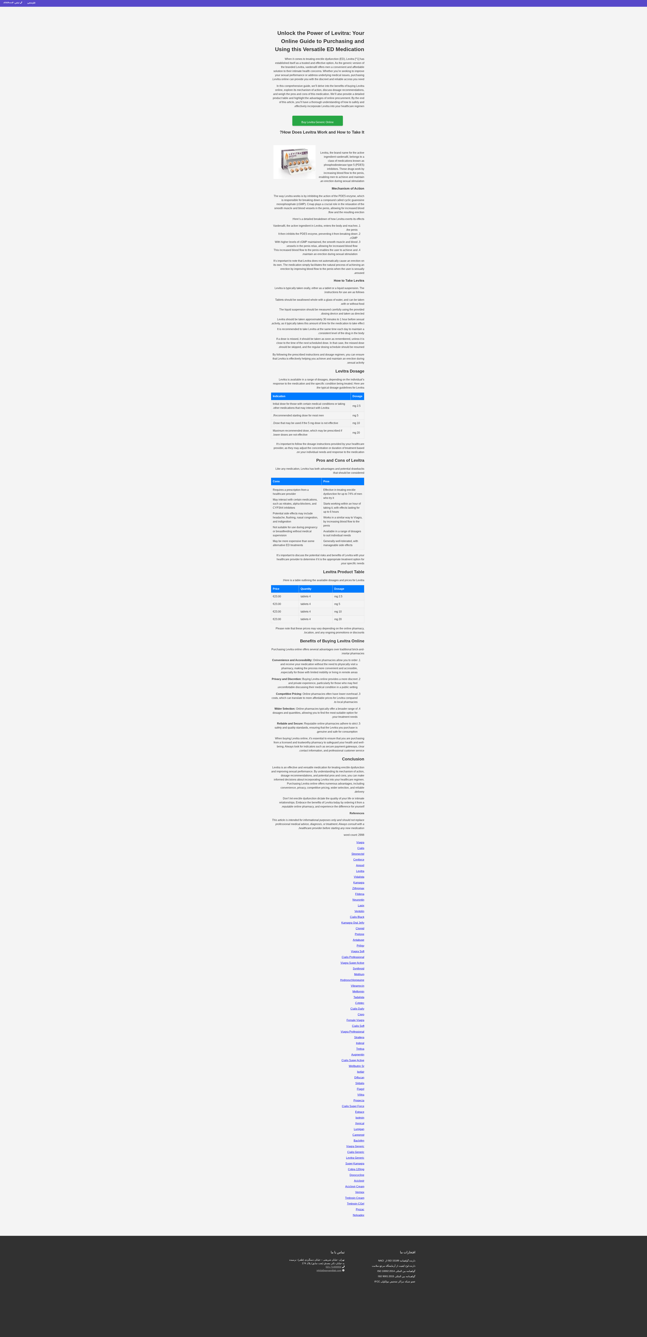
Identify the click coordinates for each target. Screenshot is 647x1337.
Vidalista (359, 876)
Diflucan (359, 1077)
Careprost (358, 1134)
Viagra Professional (352, 1031)
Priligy (360, 945)
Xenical (359, 1123)
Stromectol (357, 853)
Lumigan (359, 1129)
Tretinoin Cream (354, 1198)
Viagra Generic (355, 1146)
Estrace (359, 1112)
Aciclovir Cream (354, 1186)
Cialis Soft (358, 1026)
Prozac (360, 1209)
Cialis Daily (357, 1008)
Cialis (360, 848)
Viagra (360, 842)
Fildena (359, 894)
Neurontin (358, 899)
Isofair (360, 1071)
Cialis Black (357, 917)
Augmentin (357, 1054)
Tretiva (360, 1048)
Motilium (359, 974)
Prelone (359, 934)
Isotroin (360, 1117)
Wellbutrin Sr (356, 1066)
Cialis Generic (355, 1152)
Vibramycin (357, 985)
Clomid (360, 928)
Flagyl (360, 1089)
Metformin (358, 991)
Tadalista (358, 997)
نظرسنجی (31, 2)
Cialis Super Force (353, 1106)
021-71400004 (333, 1266)
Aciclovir (359, 1180)
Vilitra (360, 1094)
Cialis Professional (353, 957)
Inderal (360, 1043)
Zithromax (358, 888)
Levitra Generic (355, 1157)
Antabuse (358, 939)
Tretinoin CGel (355, 1203)
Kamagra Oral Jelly (352, 922)
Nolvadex (358, 1215)
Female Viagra (355, 1020)
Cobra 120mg (356, 1169)
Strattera (359, 1037)
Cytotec (359, 1003)
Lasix (361, 905)
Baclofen (359, 1140)
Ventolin (359, 911)
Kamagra (358, 882)
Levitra (360, 871)
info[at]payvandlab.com (329, 1270)
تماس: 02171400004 (11, 2)
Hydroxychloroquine (352, 980)
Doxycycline (357, 1175)
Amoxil (360, 865)
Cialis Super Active (353, 1060)
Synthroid (358, 968)
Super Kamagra (354, 1163)
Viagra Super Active (352, 962)
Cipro (361, 1014)
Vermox (359, 1192)
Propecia (358, 1100)
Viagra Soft (357, 951)
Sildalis (359, 1083)
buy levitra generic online (317, 122)
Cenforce (358, 859)
